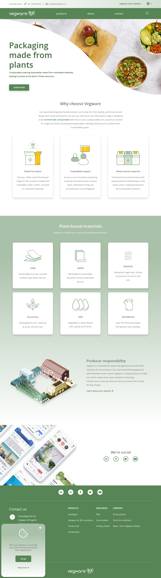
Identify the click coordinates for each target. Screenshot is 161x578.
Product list (73, 526)
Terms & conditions (122, 520)
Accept (23, 559)
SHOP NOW (19, 87)
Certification (74, 532)
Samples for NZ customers (80, 520)
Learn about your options (99, 390)
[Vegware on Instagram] (106, 459)
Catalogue (73, 514)
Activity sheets (103, 526)
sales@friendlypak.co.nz (57, 4)
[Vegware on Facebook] (116, 459)
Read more (22, 567)
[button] (148, 3)
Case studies (102, 520)
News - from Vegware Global (126, 526)
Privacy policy (119, 514)
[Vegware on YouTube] (135, 459)
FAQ (98, 514)
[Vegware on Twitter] (125, 459)
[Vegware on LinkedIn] (61, 492)
